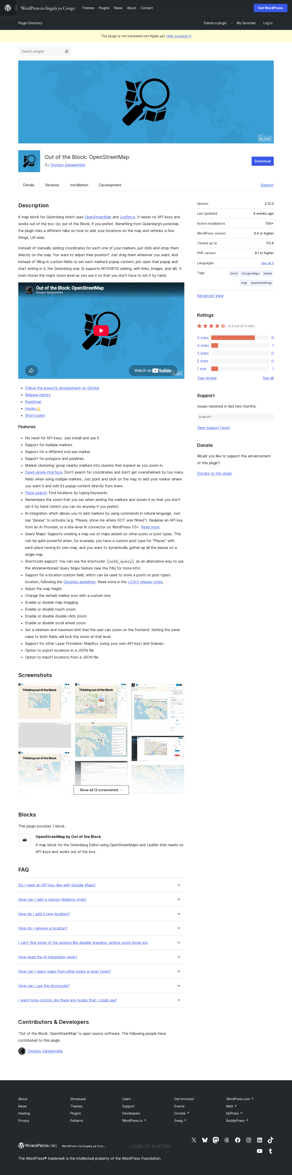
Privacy (23, 1120)
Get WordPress (270, 8)
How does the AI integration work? (47, 957)
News (22, 1106)
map (244, 283)
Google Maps (251, 273)
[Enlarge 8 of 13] (121, 767)
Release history (38, 395)
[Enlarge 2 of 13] (65, 728)
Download (263, 161)
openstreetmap (261, 283)
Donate (181, 1113)
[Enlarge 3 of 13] (65, 757)
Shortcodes (35, 415)
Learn (126, 1099)
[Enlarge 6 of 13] (121, 689)
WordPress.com (240, 1099)
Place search (36, 492)
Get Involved (184, 1099)
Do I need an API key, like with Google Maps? (57, 885)
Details (28, 185)
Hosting (24, 1113)
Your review (207, 378)
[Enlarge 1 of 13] (65, 689)
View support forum (213, 427)
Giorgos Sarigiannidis (67, 165)
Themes (76, 1106)
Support (267, 185)
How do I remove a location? (43, 928)
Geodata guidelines (79, 582)
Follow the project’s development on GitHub (62, 388)
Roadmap (33, 401)
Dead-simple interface (43, 472)
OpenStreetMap (98, 217)
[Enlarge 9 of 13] (121, 796)
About (22, 1099)
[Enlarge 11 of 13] (178, 742)
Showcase (78, 1099)
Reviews (52, 185)
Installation (79, 185)
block (234, 273)
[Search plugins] (66, 51)
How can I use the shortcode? (44, 986)
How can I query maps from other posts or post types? (64, 971)
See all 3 (267, 263)
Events (179, 1106)
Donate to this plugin (214, 473)
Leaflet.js (127, 217)
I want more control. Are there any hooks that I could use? (67, 1000)
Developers (131, 1113)
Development (110, 185)
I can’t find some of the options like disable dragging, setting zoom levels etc (83, 943)
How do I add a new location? (44, 914)
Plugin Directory (30, 23)
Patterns (76, 1120)
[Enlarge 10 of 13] (178, 689)
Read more (150, 527)
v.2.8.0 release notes (145, 582)
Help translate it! (179, 36)
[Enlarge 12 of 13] (178, 771)
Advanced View (210, 295)
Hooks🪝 (33, 408)
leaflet (267, 273)
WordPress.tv (134, 1120)
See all (268, 378)
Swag (180, 1120)
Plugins (75, 1113)
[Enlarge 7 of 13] (121, 728)
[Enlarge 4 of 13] (65, 797)
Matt (231, 1106)
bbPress (234, 1113)
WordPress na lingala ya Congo (84, 1146)
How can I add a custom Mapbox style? (52, 899)
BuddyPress (237, 1120)
